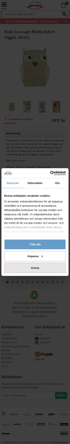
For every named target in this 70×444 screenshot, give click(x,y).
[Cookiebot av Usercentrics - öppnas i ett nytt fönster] (50, 173)
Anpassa (32, 256)
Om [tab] (57, 183)
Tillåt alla (35, 244)
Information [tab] (35, 183)
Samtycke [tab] (12, 183)
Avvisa (35, 267)
